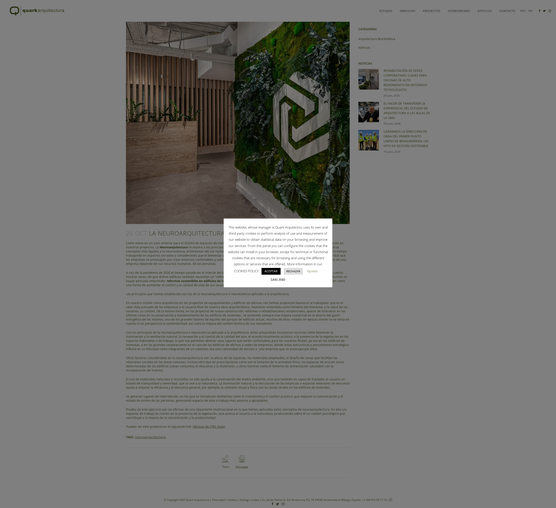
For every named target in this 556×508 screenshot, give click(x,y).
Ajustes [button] (312, 271)
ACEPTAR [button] (271, 271)
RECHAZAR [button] (293, 271)
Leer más (278, 279)
